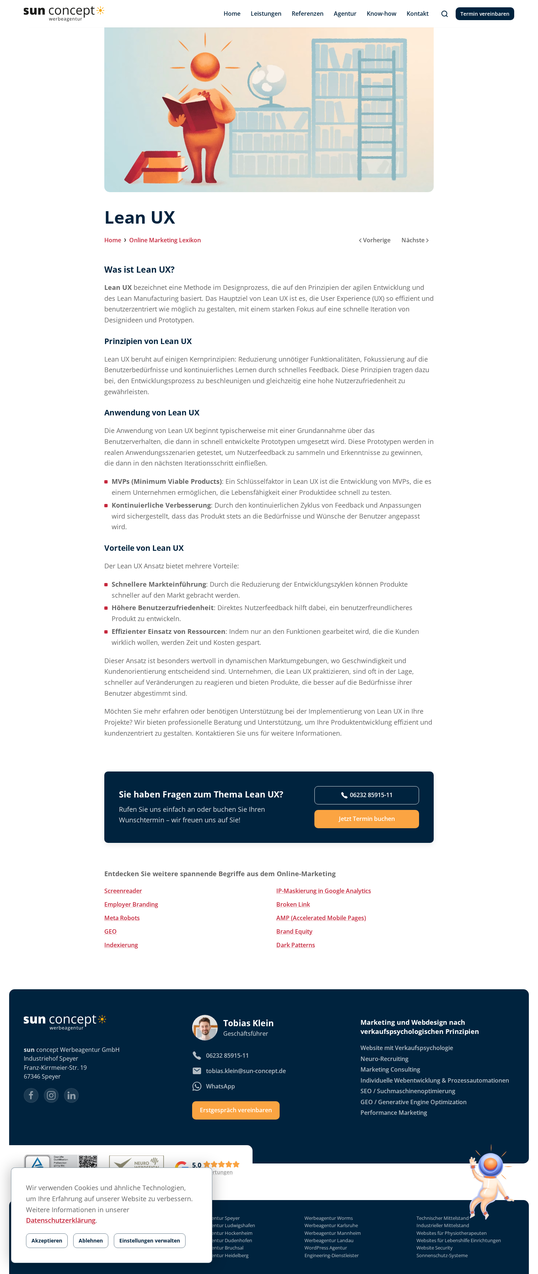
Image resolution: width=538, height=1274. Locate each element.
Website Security (434, 1248)
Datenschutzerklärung (61, 1220)
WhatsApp (220, 1086)
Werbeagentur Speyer (216, 1218)
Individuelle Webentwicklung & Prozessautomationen (434, 1080)
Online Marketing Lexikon (165, 240)
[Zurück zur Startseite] (64, 13)
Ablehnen (91, 1240)
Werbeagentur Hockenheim (222, 1233)
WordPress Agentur (326, 1248)
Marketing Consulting (390, 1070)
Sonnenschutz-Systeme (442, 1255)
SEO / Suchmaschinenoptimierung (407, 1091)
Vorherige (377, 240)
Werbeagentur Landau (329, 1240)
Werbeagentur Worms (329, 1218)
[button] (444, 13)
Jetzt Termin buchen (367, 819)
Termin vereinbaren (484, 13)
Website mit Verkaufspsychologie (406, 1048)
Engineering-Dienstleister (332, 1255)
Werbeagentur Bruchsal (217, 1248)
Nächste (413, 240)
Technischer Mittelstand (442, 1218)
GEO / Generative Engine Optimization (413, 1102)
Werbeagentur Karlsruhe (331, 1226)
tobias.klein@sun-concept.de (246, 1071)
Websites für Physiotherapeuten (451, 1233)
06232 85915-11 (371, 795)
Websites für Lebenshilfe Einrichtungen (458, 1240)
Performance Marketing (393, 1113)
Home (112, 240)
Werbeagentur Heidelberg (220, 1255)
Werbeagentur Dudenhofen (222, 1240)
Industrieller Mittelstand (442, 1226)
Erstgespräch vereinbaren (236, 1110)
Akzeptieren (46, 1240)
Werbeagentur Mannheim (333, 1233)
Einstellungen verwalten (149, 1240)
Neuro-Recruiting (384, 1059)
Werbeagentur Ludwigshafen (223, 1226)
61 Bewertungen (212, 1172)
